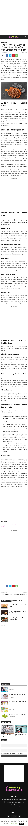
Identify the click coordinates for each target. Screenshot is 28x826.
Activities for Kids (18, 732)
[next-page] (4, 625)
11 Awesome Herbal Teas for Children (17, 714)
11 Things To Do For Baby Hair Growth (17, 688)
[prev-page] (2, 625)
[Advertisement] (14, 2)
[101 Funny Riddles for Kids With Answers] (21, 729)
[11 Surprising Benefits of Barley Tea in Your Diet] (4, 619)
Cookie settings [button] (13, 823)
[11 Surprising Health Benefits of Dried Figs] (4, 606)
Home (2, 40)
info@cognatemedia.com (16, 807)
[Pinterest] (13, 55)
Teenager (3, 732)
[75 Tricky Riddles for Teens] (7, 729)
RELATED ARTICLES (6, 600)
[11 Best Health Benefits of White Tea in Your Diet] (4, 612)
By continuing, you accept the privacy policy (13, 753)
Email (2, 748)
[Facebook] (7, 55)
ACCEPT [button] (21, 823)
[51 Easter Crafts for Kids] (4, 709)
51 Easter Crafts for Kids (14, 708)
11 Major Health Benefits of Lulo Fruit (20, 595)
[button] (2, 37)
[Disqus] (14, 645)
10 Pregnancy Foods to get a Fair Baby (17, 701)
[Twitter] (10, 55)
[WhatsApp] (16, 55)
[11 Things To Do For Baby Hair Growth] (4, 689)
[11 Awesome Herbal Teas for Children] (4, 716)
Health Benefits (8, 40)
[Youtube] (19, 816)
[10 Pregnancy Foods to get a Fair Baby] (4, 703)
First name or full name (6, 743)
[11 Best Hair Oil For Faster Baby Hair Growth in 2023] (4, 696)
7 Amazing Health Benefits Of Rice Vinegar (7, 595)
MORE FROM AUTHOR (17, 600)
